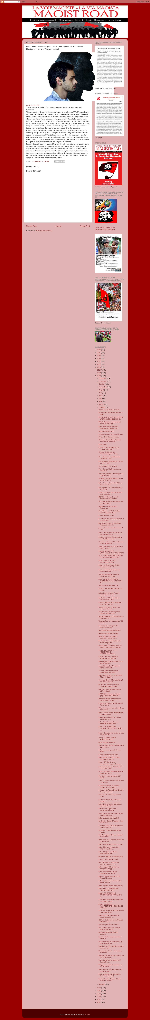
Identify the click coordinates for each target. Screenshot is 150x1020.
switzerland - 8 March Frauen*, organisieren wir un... (109, 594)
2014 (99, 994)
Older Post (85, 226)
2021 (99, 364)
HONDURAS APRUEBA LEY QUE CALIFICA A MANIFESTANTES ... (110, 646)
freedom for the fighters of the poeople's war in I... (108, 916)
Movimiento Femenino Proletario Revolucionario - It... (109, 524)
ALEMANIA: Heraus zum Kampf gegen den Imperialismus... (109, 695)
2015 (99, 991)
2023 (99, 358)
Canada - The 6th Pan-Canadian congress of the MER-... (109, 441)
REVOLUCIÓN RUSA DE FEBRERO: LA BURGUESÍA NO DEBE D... (111, 418)
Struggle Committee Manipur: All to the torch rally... (110, 479)
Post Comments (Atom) (44, 230)
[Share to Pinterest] (63, 161)
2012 (99, 999)
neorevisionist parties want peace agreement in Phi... (110, 805)
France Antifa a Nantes (106, 515)
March (101, 404)
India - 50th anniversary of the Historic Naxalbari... (108, 848)
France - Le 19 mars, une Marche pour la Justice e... (110, 493)
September (103, 387)
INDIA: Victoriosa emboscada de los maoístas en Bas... (110, 772)
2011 (99, 1002)
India (28, 105)
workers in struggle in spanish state (110, 434)
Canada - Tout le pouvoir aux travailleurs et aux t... (108, 448)
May (100, 398)
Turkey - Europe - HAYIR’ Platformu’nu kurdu (107, 738)
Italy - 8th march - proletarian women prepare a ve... (108, 863)
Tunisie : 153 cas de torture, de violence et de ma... (109, 608)
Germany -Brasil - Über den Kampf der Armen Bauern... (110, 681)
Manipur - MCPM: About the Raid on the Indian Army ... (111, 956)
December (103, 378)
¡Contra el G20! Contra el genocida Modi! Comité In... (110, 826)
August (101, 390)
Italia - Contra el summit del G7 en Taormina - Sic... (110, 484)
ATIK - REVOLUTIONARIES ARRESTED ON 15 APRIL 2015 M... (110, 581)
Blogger (87, 1014)
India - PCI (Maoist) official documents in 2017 (107, 852)
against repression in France (108, 925)
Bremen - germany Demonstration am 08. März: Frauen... (110, 538)
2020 (99, 367)
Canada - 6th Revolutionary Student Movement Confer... (110, 791)
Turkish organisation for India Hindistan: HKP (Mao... (108, 575)
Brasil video (102, 444)
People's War (35, 105)
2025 (99, 353)
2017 (99, 376)
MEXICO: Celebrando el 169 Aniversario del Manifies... (108, 498)
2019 (99, 370)
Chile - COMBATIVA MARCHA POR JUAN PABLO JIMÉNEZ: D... (110, 556)
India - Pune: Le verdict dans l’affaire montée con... (108, 889)
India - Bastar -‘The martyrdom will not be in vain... (110, 970)
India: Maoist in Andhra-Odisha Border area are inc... (109, 758)
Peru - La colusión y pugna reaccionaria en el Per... (107, 872)
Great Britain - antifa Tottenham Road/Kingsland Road (109, 512)
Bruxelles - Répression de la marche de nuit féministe (111, 911)
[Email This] (55, 161)
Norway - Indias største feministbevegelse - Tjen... (108, 453)
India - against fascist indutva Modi (110, 885)
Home (58, 226)
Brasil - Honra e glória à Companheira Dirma (106, 561)
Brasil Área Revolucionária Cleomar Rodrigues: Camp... (110, 900)
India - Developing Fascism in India (110, 844)
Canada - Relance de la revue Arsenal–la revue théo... (108, 786)
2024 (99, 355)
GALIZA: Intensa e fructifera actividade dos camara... (108, 657)
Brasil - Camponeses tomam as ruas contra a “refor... (111, 734)
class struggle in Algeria (106, 742)
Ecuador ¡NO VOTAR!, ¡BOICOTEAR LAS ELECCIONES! (111, 552)
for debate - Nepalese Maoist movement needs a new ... (108, 685)
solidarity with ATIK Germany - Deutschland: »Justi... (108, 598)
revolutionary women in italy (108, 633)
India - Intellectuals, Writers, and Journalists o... (109, 961)
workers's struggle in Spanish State (110, 856)
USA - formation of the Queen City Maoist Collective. (110, 942)
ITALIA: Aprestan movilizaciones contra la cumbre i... (109, 423)
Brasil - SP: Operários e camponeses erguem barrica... (109, 763)
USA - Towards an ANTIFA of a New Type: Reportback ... (110, 814)
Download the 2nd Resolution (105, 229)
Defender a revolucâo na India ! (109, 410)
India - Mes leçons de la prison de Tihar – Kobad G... (110, 676)
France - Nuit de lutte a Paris (108, 859)
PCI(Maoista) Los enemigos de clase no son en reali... (109, 612)
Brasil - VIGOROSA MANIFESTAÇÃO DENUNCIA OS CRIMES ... (110, 906)
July (100, 393)
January (102, 984)
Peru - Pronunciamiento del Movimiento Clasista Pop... (108, 427)
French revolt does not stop (108, 754)
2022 (99, 361)
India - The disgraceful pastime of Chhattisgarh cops (110, 533)
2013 (99, 996)
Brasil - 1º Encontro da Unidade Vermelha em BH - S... (109, 566)
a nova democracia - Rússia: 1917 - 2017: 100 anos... (110, 767)
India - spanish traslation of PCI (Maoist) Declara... (109, 877)
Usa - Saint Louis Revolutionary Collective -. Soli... (109, 457)
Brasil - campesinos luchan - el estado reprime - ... (109, 570)
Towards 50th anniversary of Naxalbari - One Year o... (108, 671)
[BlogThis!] (57, 161)
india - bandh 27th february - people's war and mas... (108, 637)
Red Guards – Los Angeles (107, 466)
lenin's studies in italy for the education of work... (108, 626)
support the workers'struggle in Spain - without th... (109, 667)
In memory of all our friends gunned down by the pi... (110, 474)
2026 (99, 350)
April (100, 401)
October (102, 384)
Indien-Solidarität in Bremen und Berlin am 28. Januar (109, 699)
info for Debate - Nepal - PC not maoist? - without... (109, 979)
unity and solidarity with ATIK (108, 585)
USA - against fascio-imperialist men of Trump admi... (111, 502)
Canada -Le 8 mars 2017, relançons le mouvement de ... (111, 542)
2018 (99, 373)
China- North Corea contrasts (108, 437)
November (103, 381)
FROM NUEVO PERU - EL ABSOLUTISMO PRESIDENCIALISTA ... (107, 652)
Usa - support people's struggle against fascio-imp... (109, 928)
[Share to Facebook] (61, 161)
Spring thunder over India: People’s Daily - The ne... (110, 547)
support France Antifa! (106, 431)
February (102, 407)
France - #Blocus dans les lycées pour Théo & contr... (109, 603)
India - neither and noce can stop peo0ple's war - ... (109, 882)
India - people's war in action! (108, 818)
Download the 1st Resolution (105, 227)
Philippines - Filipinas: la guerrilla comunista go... (109, 718)
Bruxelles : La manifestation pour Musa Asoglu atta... (109, 641)
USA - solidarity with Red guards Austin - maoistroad (109, 975)
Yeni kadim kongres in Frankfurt (109, 630)
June (101, 395)
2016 (99, 988)
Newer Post (31, 226)
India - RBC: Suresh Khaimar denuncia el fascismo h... (108, 723)
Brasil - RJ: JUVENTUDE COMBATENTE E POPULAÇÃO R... (110, 728)
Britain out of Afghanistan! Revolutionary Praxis (107, 809)
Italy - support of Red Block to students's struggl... (108, 868)
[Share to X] (59, 161)
